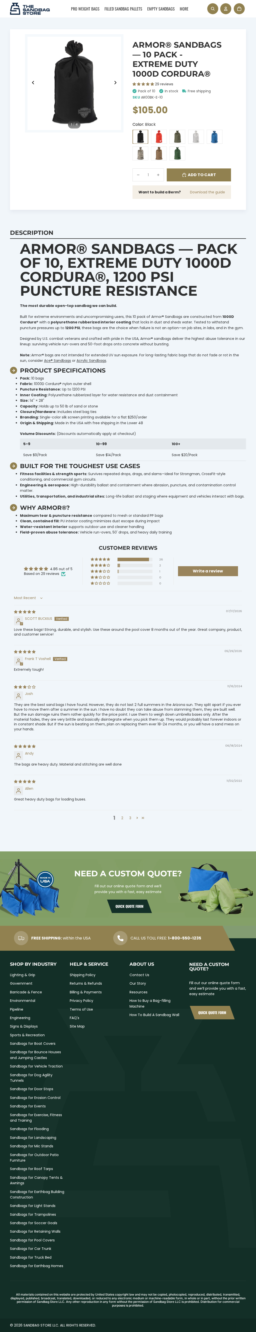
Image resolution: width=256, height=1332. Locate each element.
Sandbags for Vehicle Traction (36, 1066)
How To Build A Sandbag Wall (154, 1014)
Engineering (20, 1017)
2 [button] (122, 817)
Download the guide (207, 192)
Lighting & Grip (22, 974)
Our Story (138, 983)
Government (21, 983)
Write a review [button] (208, 571)
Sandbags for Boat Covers (33, 1043)
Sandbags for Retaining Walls (35, 1231)
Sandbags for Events (28, 1106)
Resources (139, 992)
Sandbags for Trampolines (33, 1214)
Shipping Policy (83, 974)
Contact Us (139, 974)
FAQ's (74, 1017)
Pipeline (16, 1009)
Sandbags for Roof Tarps (31, 1168)
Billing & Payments (86, 992)
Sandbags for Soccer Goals (33, 1222)
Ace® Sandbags (57, 360)
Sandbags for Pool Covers (32, 1240)
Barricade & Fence (26, 992)
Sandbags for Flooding (29, 1128)
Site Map (77, 1026)
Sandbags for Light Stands (33, 1205)
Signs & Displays (24, 1026)
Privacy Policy (81, 1000)
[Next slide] (117, 83)
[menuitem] (85, 8)
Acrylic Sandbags (91, 360)
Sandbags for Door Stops (31, 1088)
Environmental (22, 1000)
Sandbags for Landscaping (33, 1137)
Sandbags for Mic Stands (31, 1146)
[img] (25, 611)
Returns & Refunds (86, 983)
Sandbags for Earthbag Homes (36, 1265)
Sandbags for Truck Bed (31, 1257)
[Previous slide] (32, 83)
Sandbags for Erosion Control (35, 1097)
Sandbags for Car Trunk (30, 1248)
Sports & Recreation (27, 1035)
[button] (143, 84)
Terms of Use (81, 1009)
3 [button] (130, 817)
